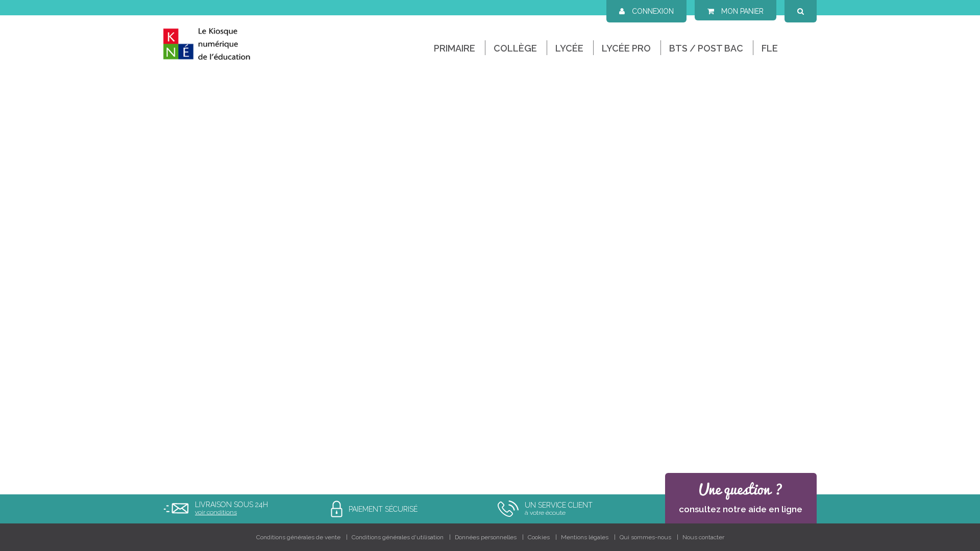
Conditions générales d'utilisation (398, 537)
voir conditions (216, 512)
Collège (515, 48)
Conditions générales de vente (298, 537)
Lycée (569, 48)
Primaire (454, 48)
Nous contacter (703, 537)
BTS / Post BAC (706, 48)
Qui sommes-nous (645, 537)
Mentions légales (584, 537)
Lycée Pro (626, 48)
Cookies (539, 537)
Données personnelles (486, 537)
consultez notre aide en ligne (740, 509)
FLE (770, 48)
